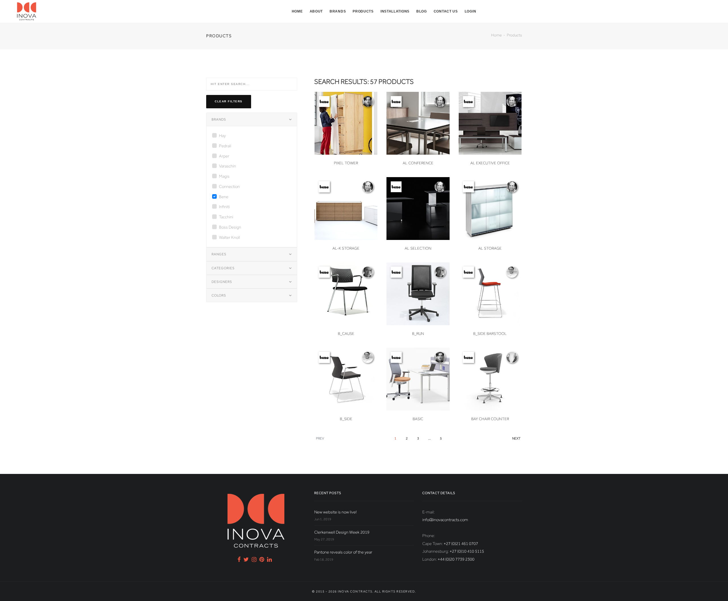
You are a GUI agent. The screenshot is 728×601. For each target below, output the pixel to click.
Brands (338, 11)
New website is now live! (335, 512)
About (316, 11)
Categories (223, 268)
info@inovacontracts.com (445, 519)
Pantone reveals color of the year (343, 552)
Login (470, 11)
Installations (395, 11)
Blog (421, 11)
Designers (222, 282)
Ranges (219, 254)
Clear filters (229, 101)
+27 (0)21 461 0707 (461, 543)
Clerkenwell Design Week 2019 (341, 532)
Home (297, 11)
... (429, 438)
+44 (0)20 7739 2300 (456, 559)
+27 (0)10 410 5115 (467, 551)
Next (516, 438)
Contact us (446, 11)
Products (363, 11)
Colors (219, 295)
